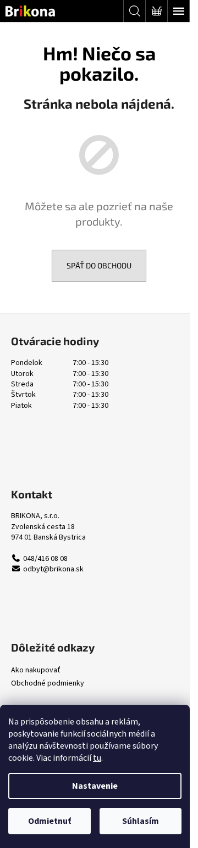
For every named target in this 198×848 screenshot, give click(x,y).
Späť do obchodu (99, 265)
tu (97, 758)
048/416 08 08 (45, 559)
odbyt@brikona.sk (53, 569)
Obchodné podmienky (47, 683)
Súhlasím (140, 821)
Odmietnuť (49, 821)
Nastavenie (95, 786)
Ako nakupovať (36, 670)
